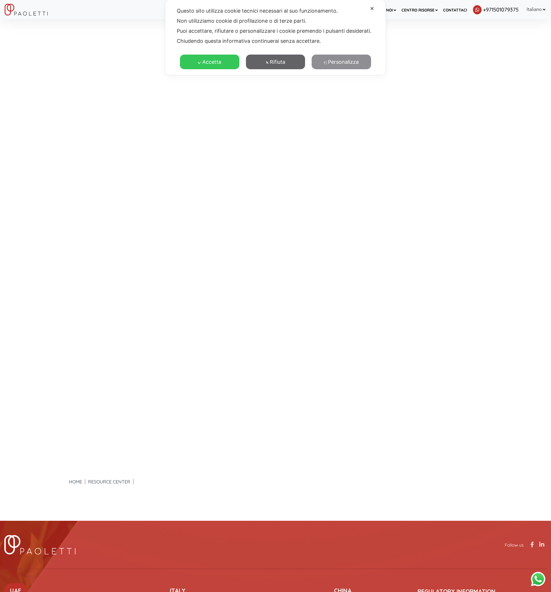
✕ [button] (372, 8)
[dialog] (275, 37)
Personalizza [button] (343, 62)
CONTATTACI (455, 9)
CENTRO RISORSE (417, 9)
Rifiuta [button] (277, 62)
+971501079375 (501, 9)
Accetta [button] (211, 62)
